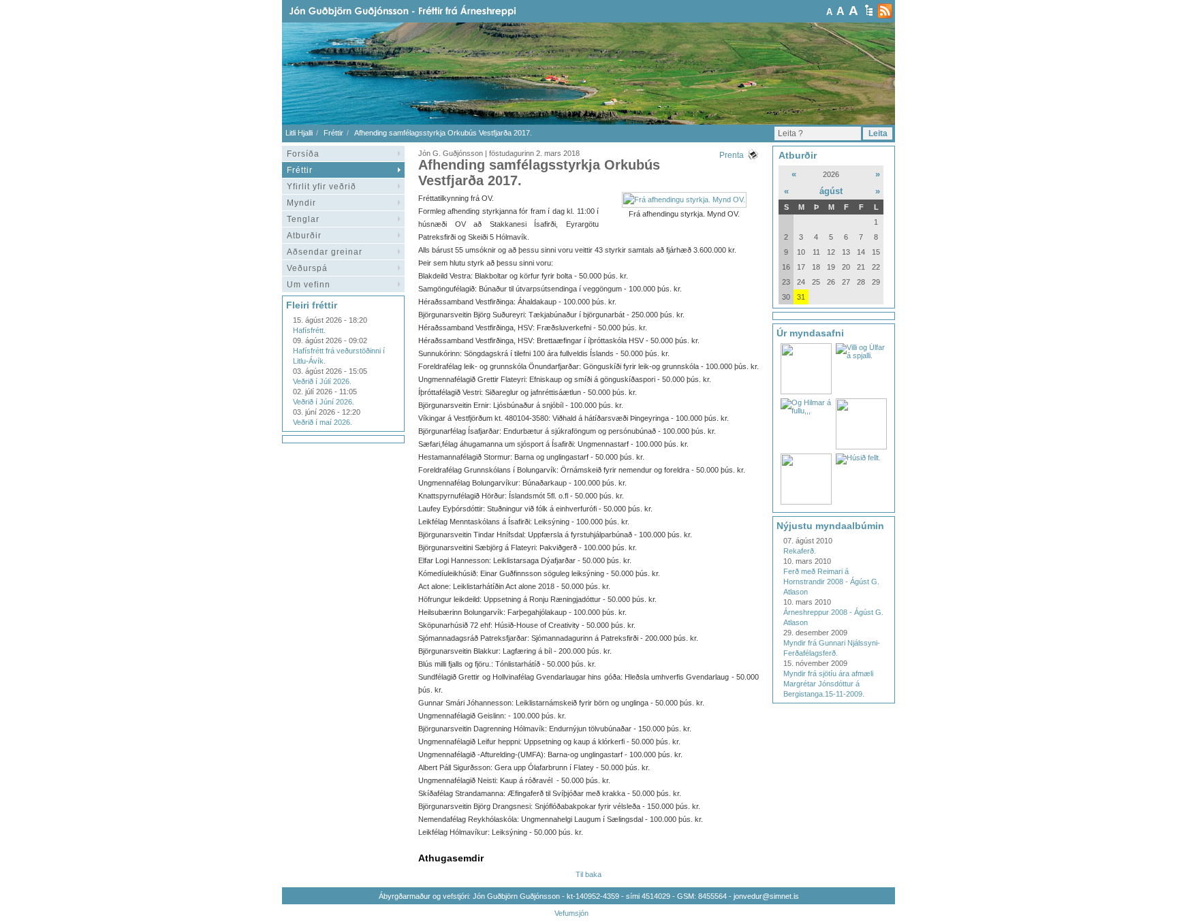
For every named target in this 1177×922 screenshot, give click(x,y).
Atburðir (304, 235)
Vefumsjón (571, 913)
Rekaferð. (799, 551)
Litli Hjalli (299, 133)
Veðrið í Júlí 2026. (322, 381)
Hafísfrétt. (309, 330)
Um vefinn (308, 284)
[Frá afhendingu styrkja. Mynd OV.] (684, 199)
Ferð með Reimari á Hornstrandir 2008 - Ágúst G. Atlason (831, 581)
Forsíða (303, 154)
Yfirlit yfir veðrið (321, 186)
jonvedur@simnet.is (766, 896)
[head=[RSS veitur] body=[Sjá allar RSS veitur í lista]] (884, 10)
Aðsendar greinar (324, 252)
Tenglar (303, 219)
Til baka (588, 874)
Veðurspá (307, 268)
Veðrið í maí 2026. (322, 422)
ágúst (831, 191)
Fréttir (333, 133)
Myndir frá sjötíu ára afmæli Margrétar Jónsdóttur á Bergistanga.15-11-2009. (828, 683)
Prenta (731, 155)
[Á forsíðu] (424, 11)
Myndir (301, 203)
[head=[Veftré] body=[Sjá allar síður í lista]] (869, 10)
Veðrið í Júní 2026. (323, 402)
